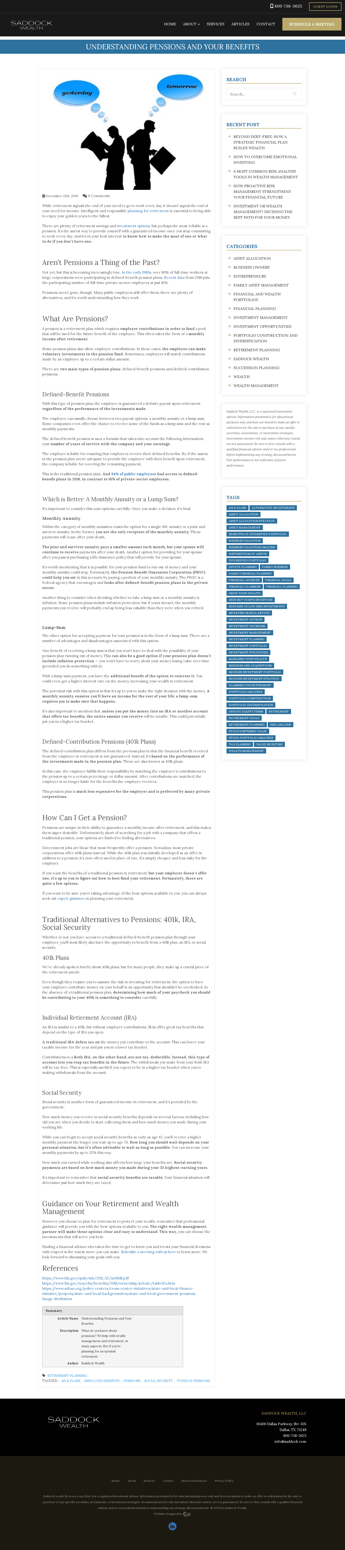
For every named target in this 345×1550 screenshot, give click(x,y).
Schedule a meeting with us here (148, 1252)
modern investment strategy (254, 678)
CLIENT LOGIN (325, 6)
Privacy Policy (224, 1480)
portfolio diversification (251, 705)
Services (215, 24)
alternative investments (273, 507)
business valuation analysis (252, 547)
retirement (279, 711)
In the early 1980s (136, 272)
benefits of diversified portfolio (258, 534)
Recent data (174, 277)
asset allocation (243, 514)
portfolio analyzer (245, 691)
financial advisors (244, 580)
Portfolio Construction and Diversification (266, 338)
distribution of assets (248, 553)
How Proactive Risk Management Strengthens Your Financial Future (262, 191)
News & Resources (194, 1480)
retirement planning (246, 724)
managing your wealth (248, 659)
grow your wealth (244, 593)
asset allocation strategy (252, 521)
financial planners (245, 586)
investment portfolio (248, 645)
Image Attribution (57, 1299)
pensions (131, 1380)
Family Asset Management (261, 285)
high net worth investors (250, 599)
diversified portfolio (247, 560)
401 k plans (70, 1380)
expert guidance (71, 898)
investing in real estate (249, 613)
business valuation (245, 540)
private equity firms (246, 711)
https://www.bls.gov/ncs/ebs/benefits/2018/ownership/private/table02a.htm (108, 1283)
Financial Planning (255, 308)
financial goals (278, 580)
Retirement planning (67, 1375)
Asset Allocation (252, 258)
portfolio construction (250, 698)
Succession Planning (256, 367)
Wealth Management (256, 385)
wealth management (246, 751)
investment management (250, 632)
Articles (240, 24)
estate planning (243, 567)
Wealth (242, 376)
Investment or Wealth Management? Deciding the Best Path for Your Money (263, 212)
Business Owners (252, 267)
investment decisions (247, 626)
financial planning (281, 586)
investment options (133, 226)
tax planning (240, 744)
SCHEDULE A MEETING (311, 24)
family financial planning (250, 573)
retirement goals (244, 718)
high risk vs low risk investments (257, 606)
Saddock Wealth (251, 358)
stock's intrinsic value (248, 731)
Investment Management (261, 317)
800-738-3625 (288, 6)
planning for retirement (148, 211)
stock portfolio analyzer (251, 737)
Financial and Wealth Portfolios (257, 297)
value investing (269, 744)
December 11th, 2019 (61, 196)
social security (158, 1380)
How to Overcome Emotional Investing (265, 159)
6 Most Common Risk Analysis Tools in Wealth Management (266, 174)
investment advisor (245, 619)
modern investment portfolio (255, 672)
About (190, 24)
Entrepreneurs (250, 276)
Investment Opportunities (262, 326)
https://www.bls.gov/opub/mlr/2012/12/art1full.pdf (85, 1278)
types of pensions (193, 1380)
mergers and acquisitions (250, 665)
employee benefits (101, 1380)
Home (170, 24)
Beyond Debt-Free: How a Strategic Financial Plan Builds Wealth (261, 142)
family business (275, 567)
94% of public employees (133, 474)
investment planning (246, 639)
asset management (245, 527)
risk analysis (280, 724)
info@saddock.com (290, 1441)
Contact (266, 24)
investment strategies (248, 652)
